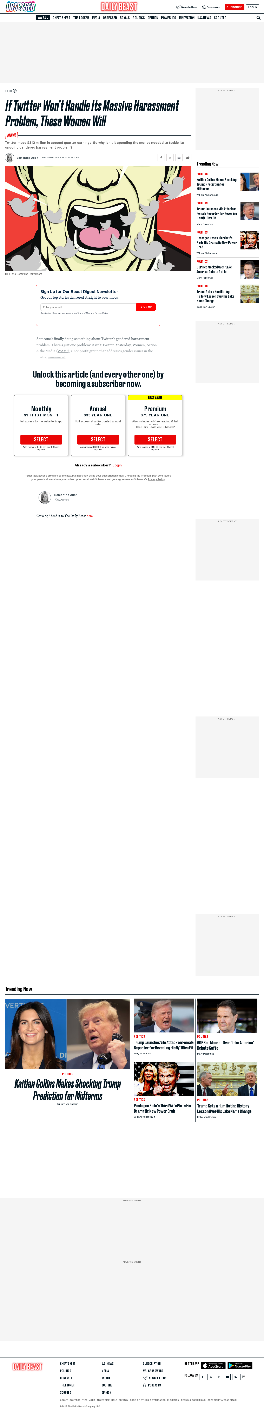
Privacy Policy (101, 313)
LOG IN (252, 7)
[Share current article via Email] (179, 157)
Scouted (220, 18)
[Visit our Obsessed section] (34, 7)
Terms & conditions (193, 1400)
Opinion (152, 18)
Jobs (92, 1400)
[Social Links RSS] (235, 1378)
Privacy (123, 1400)
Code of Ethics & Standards (148, 1400)
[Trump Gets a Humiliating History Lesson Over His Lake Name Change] (249, 302)
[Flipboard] (243, 1378)
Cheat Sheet (61, 18)
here (90, 515)
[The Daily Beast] (119, 7)
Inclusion (173, 1400)
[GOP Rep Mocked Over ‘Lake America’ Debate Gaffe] (249, 277)
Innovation (186, 18)
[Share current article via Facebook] (161, 157)
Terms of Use (84, 313)
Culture (106, 1385)
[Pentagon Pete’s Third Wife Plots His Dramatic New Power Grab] (249, 248)
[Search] (259, 18)
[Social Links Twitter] (210, 1378)
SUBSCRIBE (234, 7)
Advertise (103, 1400)
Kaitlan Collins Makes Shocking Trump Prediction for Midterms (68, 1089)
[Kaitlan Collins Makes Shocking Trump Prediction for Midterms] (249, 190)
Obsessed (110, 18)
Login (117, 465)
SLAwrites (63, 500)
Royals (125, 18)
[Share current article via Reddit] (187, 157)
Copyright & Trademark (222, 1400)
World (105, 1378)
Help (114, 1400)
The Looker (81, 18)
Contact (75, 1400)
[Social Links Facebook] (202, 1378)
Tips (84, 1400)
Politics (139, 18)
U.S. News (204, 18)
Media (96, 18)
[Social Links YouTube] (227, 1378)
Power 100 (168, 18)
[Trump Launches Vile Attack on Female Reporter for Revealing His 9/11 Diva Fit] (249, 219)
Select (41, 439)
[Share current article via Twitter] (170, 157)
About (64, 1400)
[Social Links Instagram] (219, 1378)
